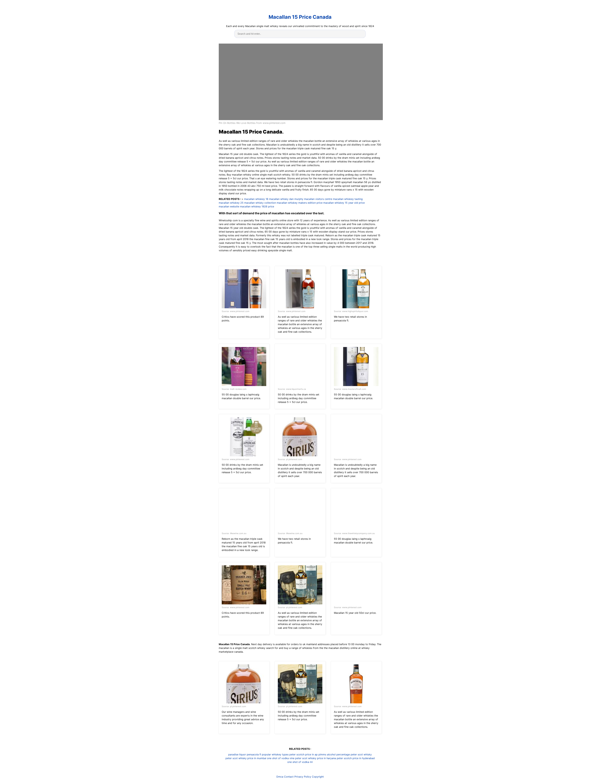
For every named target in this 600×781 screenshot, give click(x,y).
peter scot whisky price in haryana (315, 758)
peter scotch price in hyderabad (356, 758)
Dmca (279, 776)
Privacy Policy (302, 776)
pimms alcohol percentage (334, 754)
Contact (289, 776)
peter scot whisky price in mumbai (245, 758)
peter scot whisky (361, 754)
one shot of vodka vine (280, 758)
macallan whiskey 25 (231, 202)
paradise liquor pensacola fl (244, 754)
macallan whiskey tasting (348, 199)
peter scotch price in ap (303, 754)
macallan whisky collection (260, 202)
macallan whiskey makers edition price (299, 202)
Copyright (318, 776)
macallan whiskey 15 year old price (344, 202)
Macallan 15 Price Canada (300, 17)
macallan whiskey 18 (256, 199)
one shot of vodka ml (300, 762)
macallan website (229, 206)
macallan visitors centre (318, 199)
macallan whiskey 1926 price (257, 206)
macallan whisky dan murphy (286, 199)
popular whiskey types (275, 754)
